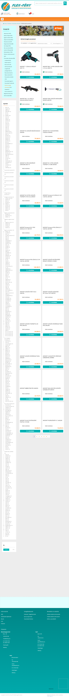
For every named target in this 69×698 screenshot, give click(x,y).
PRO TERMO (8, 410)
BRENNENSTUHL (9, 151)
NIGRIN (7, 378)
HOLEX (7, 297)
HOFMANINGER (8, 295)
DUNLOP (7, 223)
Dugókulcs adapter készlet (9, 220)
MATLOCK (7, 355)
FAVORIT (7, 247)
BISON (7, 145)
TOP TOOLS (8, 486)
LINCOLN (7, 345)
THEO (7, 478)
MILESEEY (7, 365)
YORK (7, 530)
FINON (7, 254)
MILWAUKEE (8, 366)
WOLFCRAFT (8, 522)
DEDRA (7, 203)
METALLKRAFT (8, 363)
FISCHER (7, 256)
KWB (6, 330)
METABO (7, 362)
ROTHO (7, 423)
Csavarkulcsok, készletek (9, 173)
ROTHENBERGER (9, 422)
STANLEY (7, 459)
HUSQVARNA (8, 306)
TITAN (7, 481)
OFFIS (7, 382)
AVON (7, 128)
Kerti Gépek (7, 46)
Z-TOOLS (7, 532)
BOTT (7, 149)
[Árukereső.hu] (28, 683)
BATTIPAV (7, 135)
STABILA (7, 458)
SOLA (7, 447)
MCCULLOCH (8, 359)
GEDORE (7, 272)
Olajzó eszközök (8, 74)
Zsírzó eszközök (8, 91)
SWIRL (7, 469)
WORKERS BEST (8, 525)
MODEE (7, 367)
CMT (6, 163)
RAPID (7, 417)
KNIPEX (7, 322)
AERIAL (7, 110)
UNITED (7, 501)
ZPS (6, 536)
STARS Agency (50, 696)
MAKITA (7, 349)
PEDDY (7, 395)
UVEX (7, 502)
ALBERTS (7, 119)
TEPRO (7, 476)
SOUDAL (7, 457)
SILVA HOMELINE (9, 442)
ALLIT (6, 122)
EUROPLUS (8, 243)
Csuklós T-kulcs (8, 198)
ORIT (6, 387)
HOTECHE (7, 305)
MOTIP (7, 369)
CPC (6, 166)
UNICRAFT (7, 500)
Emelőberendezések (9, 235)
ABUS (7, 107)
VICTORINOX (8, 508)
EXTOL (7, 244)
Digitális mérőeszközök (9, 212)
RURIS (7, 426)
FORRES (7, 262)
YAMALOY (7, 526)
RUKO (7, 425)
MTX (6, 370)
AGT (6, 112)
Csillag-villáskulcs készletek (7, 193)
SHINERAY (7, 441)
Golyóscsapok (8, 62)
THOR (7, 480)
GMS (6, 275)
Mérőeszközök (8, 373)
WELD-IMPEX (8, 517)
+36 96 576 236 (6, 636)
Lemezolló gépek (9, 343)
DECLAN (7, 202)
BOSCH (7, 147)
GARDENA (7, 268)
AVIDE (7, 127)
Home (5, 23)
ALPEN (7, 123)
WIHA (7, 520)
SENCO (7, 438)
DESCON (7, 206)
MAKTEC (7, 350)
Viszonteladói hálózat (28, 619)
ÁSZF (2, 614)
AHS (6, 114)
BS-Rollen (7, 153)
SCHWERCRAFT (8, 434)
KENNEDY (7, 317)
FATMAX (7, 246)
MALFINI (7, 351)
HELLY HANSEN (8, 290)
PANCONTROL (8, 393)
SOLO (7, 454)
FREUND (7, 264)
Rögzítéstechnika (8, 93)
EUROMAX (7, 242)
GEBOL (7, 271)
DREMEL (7, 216)
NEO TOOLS (8, 375)
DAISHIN (7, 199)
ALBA (6, 118)
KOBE (7, 323)
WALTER (7, 513)
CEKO (7, 157)
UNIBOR (7, 498)
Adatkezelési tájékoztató (6, 616)
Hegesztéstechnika (8, 43)
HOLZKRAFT (8, 298)
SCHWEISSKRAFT (9, 433)
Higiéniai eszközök (9, 293)
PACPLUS (7, 391)
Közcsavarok (8, 64)
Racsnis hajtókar (9, 415)
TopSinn (7, 485)
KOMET (7, 325)
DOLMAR (7, 214)
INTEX (7, 309)
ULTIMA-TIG (8, 497)
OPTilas (7, 385)
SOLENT (7, 449)
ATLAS (7, 126)
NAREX (7, 374)
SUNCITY (7, 467)
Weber (7, 516)
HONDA (7, 303)
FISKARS (7, 258)
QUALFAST (7, 414)
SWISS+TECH (8, 470)
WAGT (7, 512)
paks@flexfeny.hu (15, 665)
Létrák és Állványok (8, 50)
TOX (6, 489)
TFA (6, 477)
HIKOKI (7, 294)
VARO (7, 504)
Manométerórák (8, 72)
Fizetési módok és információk (53, 616)
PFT (6, 398)
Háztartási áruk (8, 41)
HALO (7, 286)
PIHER (7, 399)
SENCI (7, 437)
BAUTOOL (7, 137)
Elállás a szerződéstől (51, 619)
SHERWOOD (8, 439)
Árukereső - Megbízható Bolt (30, 614)
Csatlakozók (8, 60)
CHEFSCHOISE (8, 161)
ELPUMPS (7, 232)
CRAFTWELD (8, 167)
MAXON (7, 357)
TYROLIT (7, 493)
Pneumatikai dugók (9, 81)
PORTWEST (8, 407)
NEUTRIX (7, 377)
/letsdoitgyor (40, 648)
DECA (7, 201)
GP (6, 278)
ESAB (7, 239)
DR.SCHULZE (8, 215)
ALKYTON (7, 120)
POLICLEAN (8, 405)
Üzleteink (3, 623)
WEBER (7, 514)
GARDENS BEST (8, 270)
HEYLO (7, 291)
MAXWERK (7, 358)
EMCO (7, 234)
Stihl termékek (8, 95)
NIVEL (7, 379)
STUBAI (7, 466)
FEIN (6, 248)
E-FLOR (7, 226)
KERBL (7, 318)
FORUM (7, 263)
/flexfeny (5, 647)
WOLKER (7, 524)
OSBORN (7, 389)
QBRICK (7, 413)
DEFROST (7, 205)
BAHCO (7, 130)
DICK (6, 210)
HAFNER (7, 284)
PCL (6, 394)
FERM (7, 251)
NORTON (7, 381)
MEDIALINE (8, 361)
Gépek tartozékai (8, 39)
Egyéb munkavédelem (9, 230)
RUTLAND (7, 427)
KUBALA (7, 329)
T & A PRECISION (9, 473)
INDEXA (7, 307)
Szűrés (6, 549)
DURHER (7, 225)
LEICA (7, 342)
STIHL (7, 465)
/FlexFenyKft (5, 645)
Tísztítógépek (8, 496)
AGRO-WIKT (8, 111)
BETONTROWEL (8, 143)
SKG (6, 446)
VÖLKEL (7, 509)
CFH (6, 159)
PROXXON (7, 411)
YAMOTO (7, 528)
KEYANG (7, 319)
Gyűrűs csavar (8, 282)
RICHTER (7, 419)
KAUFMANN (8, 315)
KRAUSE (7, 326)
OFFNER (7, 383)
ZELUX (7, 533)
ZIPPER (7, 534)
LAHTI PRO (7, 341)
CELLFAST (7, 158)
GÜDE (7, 283)
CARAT (7, 155)
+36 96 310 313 (40, 637)
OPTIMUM (7, 386)
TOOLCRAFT (8, 482)
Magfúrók (7, 347)
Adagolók (7, 108)
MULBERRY (8, 371)
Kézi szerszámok (8, 48)
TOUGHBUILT (8, 488)
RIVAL (7, 421)
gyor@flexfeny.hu (41, 641)
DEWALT (7, 207)
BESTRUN (7, 141)
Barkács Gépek (8, 35)
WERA (7, 518)
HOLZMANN (8, 299)
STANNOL (7, 461)
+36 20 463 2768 (15, 661)
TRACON (7, 490)
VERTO (7, 506)
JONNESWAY (8, 311)
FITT (6, 259)
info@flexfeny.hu (6, 638)
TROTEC (7, 492)
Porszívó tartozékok (9, 406)
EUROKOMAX (8, 240)
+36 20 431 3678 (7, 14)
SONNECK (7, 455)
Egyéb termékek (8, 37)
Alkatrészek (7, 33)
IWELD (7, 310)
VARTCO (7, 505)
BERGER (7, 138)
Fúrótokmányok (8, 266)
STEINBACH (8, 462)
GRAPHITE (7, 279)
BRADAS (7, 150)
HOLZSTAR (8, 301)
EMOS (7, 236)
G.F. (6, 267)
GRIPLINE (7, 280)
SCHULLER (8, 431)
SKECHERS (8, 445)
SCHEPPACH (8, 430)
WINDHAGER (8, 521)
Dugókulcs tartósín (9, 222)
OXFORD (7, 390)
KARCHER (7, 314)
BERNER (7, 139)
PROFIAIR (7, 409)
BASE (7, 134)
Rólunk (2, 619)
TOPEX (7, 484)
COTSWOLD (8, 165)
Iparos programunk (28, 616)
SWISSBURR (8, 472)
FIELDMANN (8, 252)
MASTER (7, 354)
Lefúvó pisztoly (8, 66)
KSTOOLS (7, 327)
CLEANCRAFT (8, 162)
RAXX (6, 418)
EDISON (7, 227)
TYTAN (7, 494)
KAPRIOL (7, 313)
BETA (6, 142)
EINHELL (7, 231)
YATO (6, 529)
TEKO (7, 474)
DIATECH (7, 209)
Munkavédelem (8, 52)
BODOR (7, 146)
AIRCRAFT (7, 115)
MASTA (7, 353)
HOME (7, 302)
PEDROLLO (8, 397)
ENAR (7, 238)
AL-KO (7, 116)
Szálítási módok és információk (53, 614)
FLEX (6, 260)
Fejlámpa (7, 250)
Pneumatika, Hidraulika (9, 58)
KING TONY (8, 321)
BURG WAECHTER (9, 154)
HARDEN (7, 289)
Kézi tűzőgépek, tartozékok (7, 339)
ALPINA (7, 124)
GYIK (2, 621)
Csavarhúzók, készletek (9, 170)
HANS (7, 287)
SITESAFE (7, 443)
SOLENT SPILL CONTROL (8, 452)
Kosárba (31, 77)
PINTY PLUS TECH (9, 401)
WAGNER (7, 510)
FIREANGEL (8, 255)
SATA (6, 429)
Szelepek (7, 89)
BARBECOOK (8, 131)
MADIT (7, 346)
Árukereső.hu (51, 688)
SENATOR (7, 435)
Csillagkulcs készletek (9, 197)
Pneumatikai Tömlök (9, 83)
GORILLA (7, 276)
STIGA (7, 463)
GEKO (7, 274)
